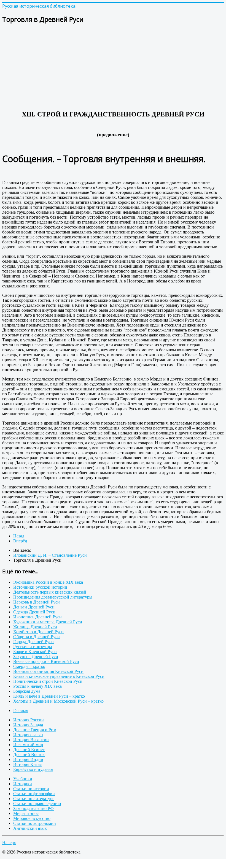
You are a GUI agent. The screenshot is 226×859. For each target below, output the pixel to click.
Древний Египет (29, 749)
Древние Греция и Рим (34, 729)
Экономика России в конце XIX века (48, 582)
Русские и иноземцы (32, 646)
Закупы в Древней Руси (35, 656)
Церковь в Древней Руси (36, 602)
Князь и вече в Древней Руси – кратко (49, 696)
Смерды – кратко (29, 666)
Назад (18, 536)
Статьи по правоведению (37, 803)
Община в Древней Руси (36, 636)
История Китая (27, 764)
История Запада (28, 724)
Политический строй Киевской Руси (47, 681)
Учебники (22, 778)
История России (28, 719)
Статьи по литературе (33, 798)
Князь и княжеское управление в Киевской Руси (58, 676)
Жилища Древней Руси (35, 626)
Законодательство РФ (33, 808)
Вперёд (20, 541)
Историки (22, 783)
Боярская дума (26, 691)
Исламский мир (28, 744)
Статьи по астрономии (34, 823)
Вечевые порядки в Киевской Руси (46, 661)
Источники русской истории (40, 587)
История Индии (28, 759)
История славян (28, 734)
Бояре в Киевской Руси (35, 651)
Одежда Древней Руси (34, 612)
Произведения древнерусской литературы (52, 597)
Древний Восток (29, 754)
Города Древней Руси (33, 641)
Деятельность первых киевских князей (49, 592)
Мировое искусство (31, 818)
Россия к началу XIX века (37, 686)
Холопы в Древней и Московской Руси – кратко (58, 701)
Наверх (9, 842)
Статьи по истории (31, 788)
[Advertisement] (113, 67)
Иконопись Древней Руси (37, 617)
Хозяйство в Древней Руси (38, 631)
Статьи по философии (34, 793)
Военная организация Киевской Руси (48, 671)
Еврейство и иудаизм (33, 769)
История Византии (31, 739)
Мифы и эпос (26, 813)
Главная (20, 710)
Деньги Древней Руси (34, 607)
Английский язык (30, 828)
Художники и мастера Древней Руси (47, 621)
